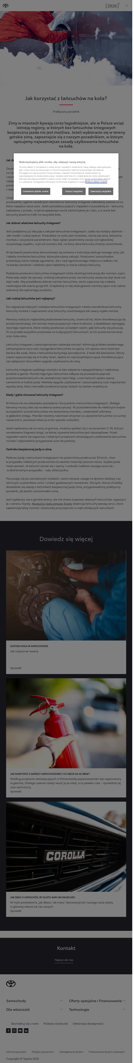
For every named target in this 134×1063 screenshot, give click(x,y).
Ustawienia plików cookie (36, 191)
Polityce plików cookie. (96, 181)
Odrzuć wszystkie (74, 191)
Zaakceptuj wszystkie (100, 191)
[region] (66, 176)
